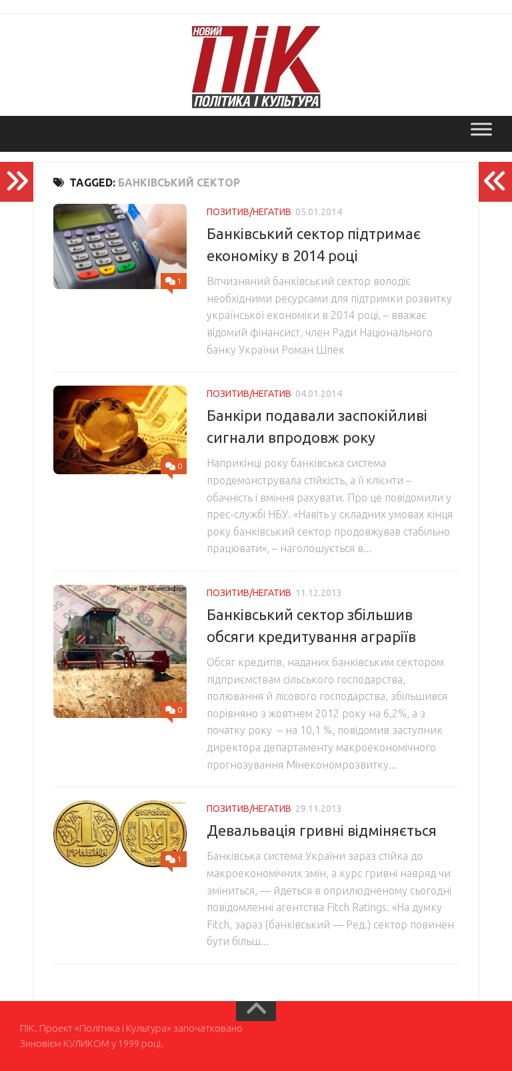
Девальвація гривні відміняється (322, 830)
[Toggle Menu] (481, 129)
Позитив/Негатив (249, 211)
